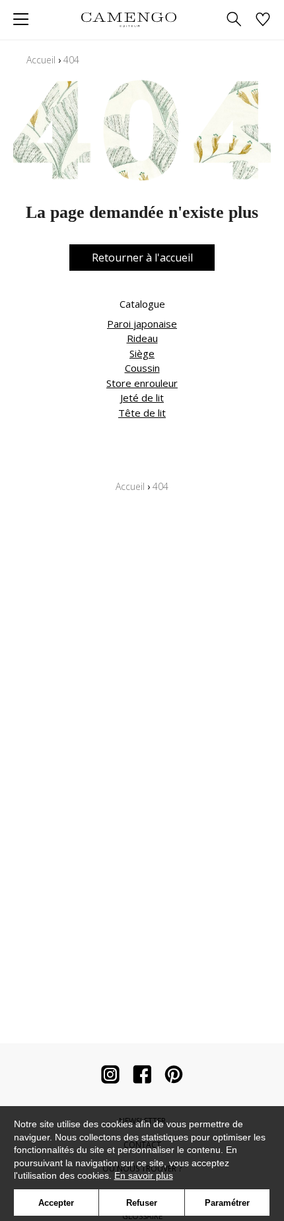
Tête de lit (142, 412)
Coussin (142, 367)
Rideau (142, 338)
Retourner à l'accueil (142, 257)
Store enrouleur (142, 383)
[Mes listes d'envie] (263, 20)
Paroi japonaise (142, 323)
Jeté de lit (142, 397)
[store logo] (128, 19)
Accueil (40, 59)
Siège (142, 353)
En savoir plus (143, 1175)
